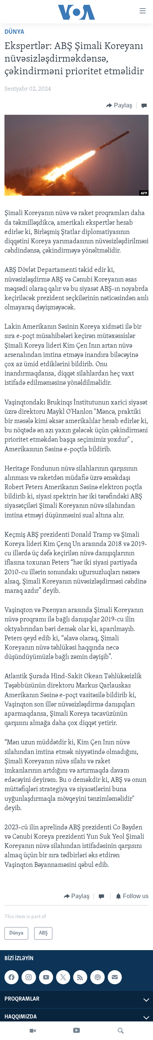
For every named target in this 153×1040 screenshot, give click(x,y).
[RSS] (80, 977)
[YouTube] (76, 1030)
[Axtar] (121, 1030)
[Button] (119, 105)
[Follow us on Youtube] (46, 977)
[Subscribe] (115, 977)
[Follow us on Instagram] (29, 977)
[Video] (33, 1030)
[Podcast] (97, 977)
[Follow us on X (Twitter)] (63, 977)
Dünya (14, 32)
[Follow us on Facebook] (11, 977)
